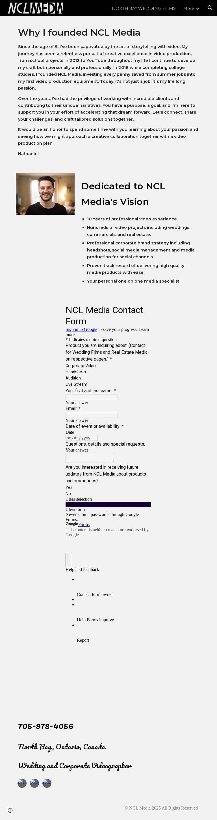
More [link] (188, 8)
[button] (210, 8)
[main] (108, 91)
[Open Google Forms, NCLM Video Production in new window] (143, 309)
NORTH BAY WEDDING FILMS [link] (144, 8)
